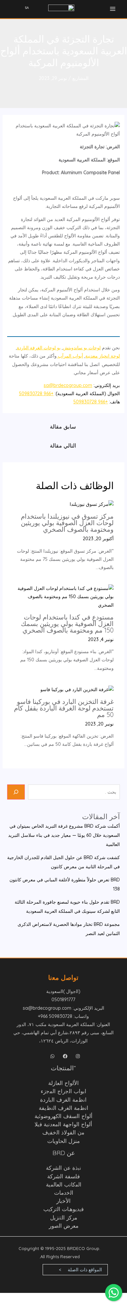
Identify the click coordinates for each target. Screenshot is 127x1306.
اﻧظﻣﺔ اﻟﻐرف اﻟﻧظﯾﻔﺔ (63, 1107)
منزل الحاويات (63, 1140)
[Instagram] (78, 1056)
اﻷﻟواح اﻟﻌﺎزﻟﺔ (63, 1082)
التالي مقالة (63, 445)
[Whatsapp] (52, 1056)
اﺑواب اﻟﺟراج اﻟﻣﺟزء (63, 1091)
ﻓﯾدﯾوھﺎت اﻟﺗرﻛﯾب (63, 1208)
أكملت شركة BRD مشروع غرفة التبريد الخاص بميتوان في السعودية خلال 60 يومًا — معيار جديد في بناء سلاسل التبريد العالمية (64, 835)
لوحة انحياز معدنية (102, 356)
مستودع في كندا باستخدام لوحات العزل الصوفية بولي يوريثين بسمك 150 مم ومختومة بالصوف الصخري (67, 623)
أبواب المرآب (70, 356)
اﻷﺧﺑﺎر (63, 1200)
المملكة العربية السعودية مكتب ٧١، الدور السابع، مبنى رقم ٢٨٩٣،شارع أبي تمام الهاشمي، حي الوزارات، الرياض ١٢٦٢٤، (63, 1032)
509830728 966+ (55, 1016)
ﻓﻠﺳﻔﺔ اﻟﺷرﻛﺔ (63, 1176)
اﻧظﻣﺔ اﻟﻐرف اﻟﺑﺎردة (63, 1099)
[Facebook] (65, 1056)
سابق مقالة (63, 426)
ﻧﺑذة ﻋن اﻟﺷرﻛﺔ (63, 1167)
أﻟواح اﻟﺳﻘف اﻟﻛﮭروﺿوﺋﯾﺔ (63, 1116)
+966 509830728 (36, 393)
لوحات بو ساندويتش (82, 348)
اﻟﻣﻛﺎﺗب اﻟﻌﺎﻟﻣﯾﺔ (63, 1184)
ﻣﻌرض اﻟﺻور (63, 1225)
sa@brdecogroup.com (68, 385)
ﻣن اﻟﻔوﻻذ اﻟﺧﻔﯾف (63, 1132)
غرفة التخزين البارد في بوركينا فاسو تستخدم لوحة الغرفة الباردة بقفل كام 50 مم (64, 708)
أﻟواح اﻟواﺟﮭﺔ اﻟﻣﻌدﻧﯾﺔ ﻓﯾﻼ (63, 1124)
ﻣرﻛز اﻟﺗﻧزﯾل (63, 1217)
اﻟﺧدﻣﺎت (63, 1192)
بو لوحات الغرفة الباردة (39, 348)
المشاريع (80, 78)
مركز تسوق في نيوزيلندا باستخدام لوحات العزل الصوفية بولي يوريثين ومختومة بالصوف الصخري (67, 522)
